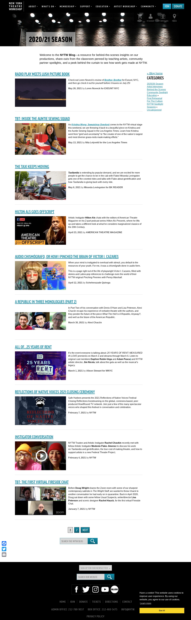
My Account (150, 21)
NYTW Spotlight (155, 104)
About (32, 6)
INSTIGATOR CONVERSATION (34, 436)
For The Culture (155, 101)
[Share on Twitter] (4, 549)
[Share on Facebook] (4, 543)
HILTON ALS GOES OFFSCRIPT (34, 211)
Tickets (96, 601)
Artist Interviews (155, 86)
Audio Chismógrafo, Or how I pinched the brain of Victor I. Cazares (67, 256)
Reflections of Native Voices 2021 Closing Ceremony (55, 391)
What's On (48, 6)
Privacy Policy (95, 616)
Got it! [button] (162, 610)
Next (85, 530)
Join (167, 6)
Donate (178, 6)
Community (147, 6)
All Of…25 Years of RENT (33, 346)
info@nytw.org (130, 609)
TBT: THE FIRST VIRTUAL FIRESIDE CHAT (42, 482)
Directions (111, 601)
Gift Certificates (163, 21)
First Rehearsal (154, 98)
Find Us (174, 21)
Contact (127, 601)
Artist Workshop (124, 6)
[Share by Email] (4, 554)
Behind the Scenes (156, 89)
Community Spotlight (157, 92)
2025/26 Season (155, 84)
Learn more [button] (145, 603)
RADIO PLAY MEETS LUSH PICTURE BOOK (42, 74)
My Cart (139, 21)
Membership (67, 6)
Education (102, 6)
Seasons (151, 107)
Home (63, 601)
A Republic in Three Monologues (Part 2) (45, 301)
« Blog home (155, 73)
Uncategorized (154, 110)
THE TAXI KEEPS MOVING (32, 166)
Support (85, 6)
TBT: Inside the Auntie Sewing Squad (42, 118)
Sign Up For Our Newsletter (94, 567)
